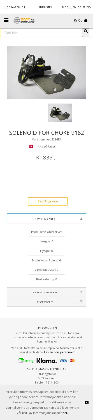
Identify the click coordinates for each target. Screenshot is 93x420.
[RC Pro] (24, 21)
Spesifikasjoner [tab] (45, 219)
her (65, 413)
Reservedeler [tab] (45, 302)
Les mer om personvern (59, 352)
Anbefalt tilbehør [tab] (45, 292)
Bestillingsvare (48, 201)
